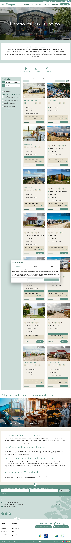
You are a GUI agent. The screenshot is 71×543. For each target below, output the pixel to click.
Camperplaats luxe (30, 362)
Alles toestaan (51, 279)
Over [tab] (52, 266)
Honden (28, 465)
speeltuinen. (38, 463)
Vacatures (44, 1)
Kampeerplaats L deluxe (55, 186)
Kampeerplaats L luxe (31, 100)
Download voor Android (44, 526)
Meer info (26, 122)
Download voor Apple (62, 526)
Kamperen (27, 4)
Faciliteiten (45, 4)
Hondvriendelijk (47, 71)
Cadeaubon (4, 531)
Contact (54, 1)
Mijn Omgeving (16, 528)
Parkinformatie (54, 4)
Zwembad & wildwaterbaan (11, 423)
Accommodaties (36, 4)
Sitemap (24, 541)
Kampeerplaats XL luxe (31, 320)
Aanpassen (35, 279)
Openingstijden (5, 534)
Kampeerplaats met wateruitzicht (30, 143)
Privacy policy (19, 541)
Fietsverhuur (4, 523)
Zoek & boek (65, 4)
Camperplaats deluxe (54, 362)
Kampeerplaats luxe (54, 143)
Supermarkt (58, 423)
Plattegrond (15, 523)
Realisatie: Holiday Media (36, 541)
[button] (24, 97)
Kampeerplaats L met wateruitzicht (30, 186)
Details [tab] (35, 266)
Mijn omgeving (60, 1)
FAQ (13, 531)
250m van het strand (25, 71)
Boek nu (39, 122)
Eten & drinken (34, 423)
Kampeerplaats (52, 100)
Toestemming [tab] (18, 266)
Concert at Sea (5, 526)
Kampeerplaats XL (54, 230)
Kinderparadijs (36, 71)
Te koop (50, 1)
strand (63, 465)
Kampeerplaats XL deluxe (32, 230)
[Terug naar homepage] (8, 4)
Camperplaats (52, 320)
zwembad (17, 463)
